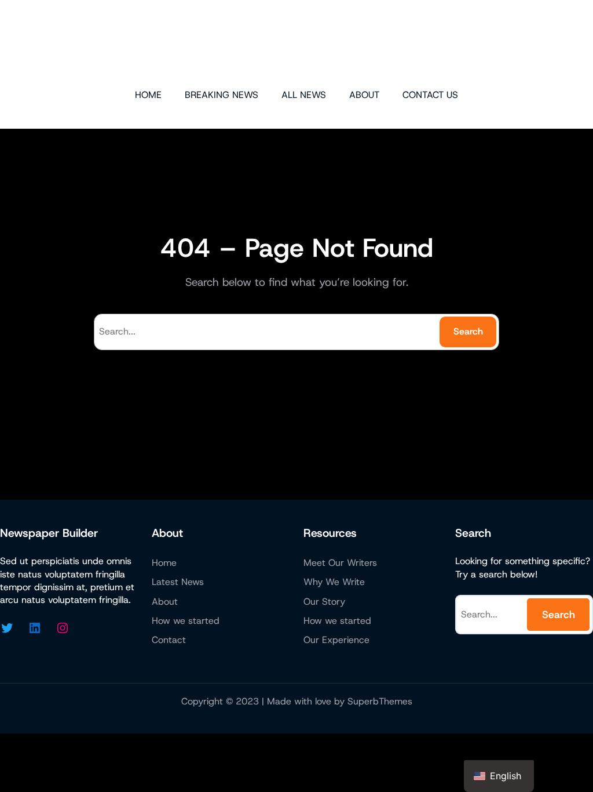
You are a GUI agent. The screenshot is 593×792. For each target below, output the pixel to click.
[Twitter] (7, 628)
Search (468, 331)
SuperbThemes (379, 701)
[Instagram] (62, 628)
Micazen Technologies (297, 43)
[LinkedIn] (35, 628)
